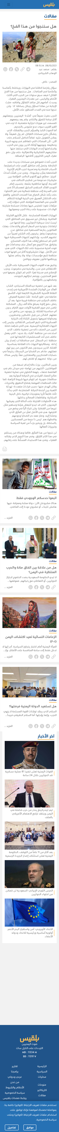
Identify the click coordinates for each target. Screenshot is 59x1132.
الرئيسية (42, 1066)
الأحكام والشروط (15, 1087)
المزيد (10, 517)
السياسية (42, 1071)
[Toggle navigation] (8, 4)
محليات (42, 1077)
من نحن (14, 1082)
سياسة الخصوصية (15, 1093)
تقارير (15, 1066)
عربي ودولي (15, 1077)
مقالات (42, 1095)
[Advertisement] (29, 980)
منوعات (42, 1084)
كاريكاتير (42, 1090)
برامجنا (14, 1071)
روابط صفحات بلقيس (15, 1098)
